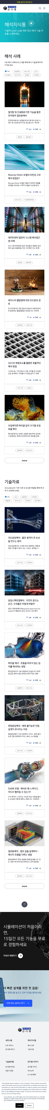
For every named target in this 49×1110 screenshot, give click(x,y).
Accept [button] (19, 1105)
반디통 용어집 (10, 1067)
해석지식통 (32, 1040)
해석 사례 (31, 1045)
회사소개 (30, 1070)
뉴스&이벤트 (32, 1074)
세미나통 (8, 1040)
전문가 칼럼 (9, 1070)
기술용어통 (9, 1062)
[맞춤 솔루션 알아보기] (24, 2)
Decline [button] (29, 1105)
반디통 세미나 (10, 1049)
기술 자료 (31, 1049)
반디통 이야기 (33, 1062)
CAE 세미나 (9, 1045)
